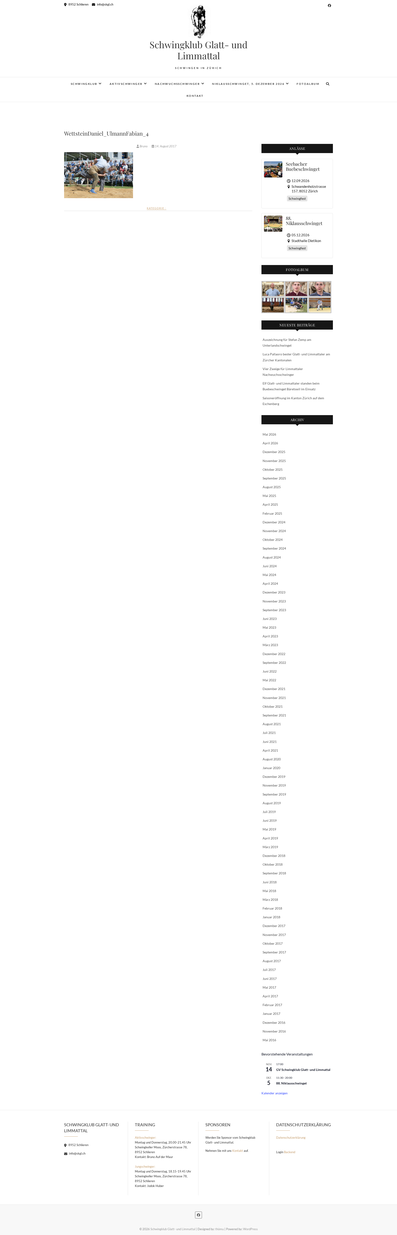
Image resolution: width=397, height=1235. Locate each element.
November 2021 (274, 698)
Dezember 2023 (274, 592)
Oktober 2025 (273, 469)
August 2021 (272, 724)
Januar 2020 (271, 768)
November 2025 (274, 461)
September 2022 (274, 663)
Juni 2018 (270, 882)
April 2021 (270, 750)
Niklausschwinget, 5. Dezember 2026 (248, 84)
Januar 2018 (271, 917)
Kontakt (195, 95)
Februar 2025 (272, 513)
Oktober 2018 (273, 864)
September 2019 (274, 794)
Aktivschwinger (126, 84)
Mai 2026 (269, 434)
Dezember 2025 (274, 452)
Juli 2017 (269, 970)
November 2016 (274, 1031)
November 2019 (274, 785)
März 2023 (270, 645)
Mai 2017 (269, 987)
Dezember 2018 (274, 856)
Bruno (143, 146)
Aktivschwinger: (145, 1137)
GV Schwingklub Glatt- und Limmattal (303, 1070)
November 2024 (274, 531)
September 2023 (274, 610)
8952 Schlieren (78, 4)
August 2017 (272, 961)
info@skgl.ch (104, 4)
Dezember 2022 (274, 654)
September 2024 (274, 548)
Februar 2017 (272, 1005)
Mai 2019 (269, 829)
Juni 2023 (270, 619)
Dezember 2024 (274, 522)
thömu (219, 1229)
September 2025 (274, 478)
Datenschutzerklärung (291, 1137)
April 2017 (270, 996)
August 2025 (272, 487)
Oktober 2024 (273, 540)
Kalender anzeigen (274, 1093)
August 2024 (272, 557)
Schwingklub (84, 84)
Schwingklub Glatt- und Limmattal (198, 50)
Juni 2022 (270, 671)
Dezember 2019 (274, 777)
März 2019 (270, 847)
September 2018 (274, 873)
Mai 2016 (269, 1040)
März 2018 (270, 899)
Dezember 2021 (274, 689)
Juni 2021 (270, 742)
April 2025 (270, 504)
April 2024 (270, 583)
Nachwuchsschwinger (177, 84)
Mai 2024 (269, 575)
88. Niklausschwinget (291, 1083)
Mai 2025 (269, 496)
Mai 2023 (269, 627)
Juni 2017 (270, 979)
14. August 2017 (165, 146)
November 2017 (274, 935)
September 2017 (274, 952)
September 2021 (274, 715)
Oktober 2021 (273, 706)
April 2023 (270, 636)
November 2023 (274, 601)
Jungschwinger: (145, 1166)
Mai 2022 (269, 680)
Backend (289, 1152)
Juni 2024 (270, 566)
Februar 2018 (272, 908)
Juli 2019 (269, 812)
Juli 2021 (269, 733)
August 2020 (272, 759)
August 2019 (272, 803)
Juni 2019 (270, 820)
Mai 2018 (269, 891)
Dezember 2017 (274, 926)
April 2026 (270, 443)
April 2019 (270, 838)
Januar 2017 (271, 1013)
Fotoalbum (308, 84)
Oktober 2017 (273, 943)
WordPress (250, 1229)
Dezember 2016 (274, 1022)
